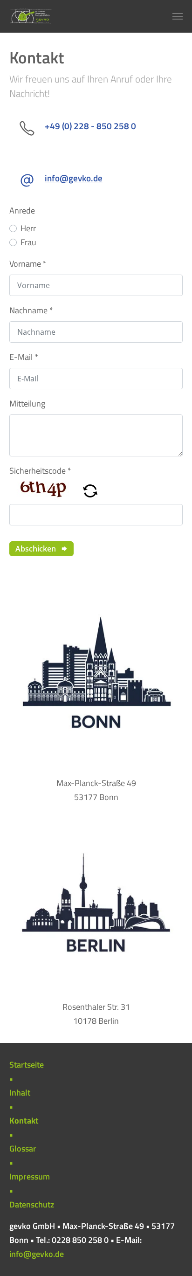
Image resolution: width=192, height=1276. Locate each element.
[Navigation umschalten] (177, 16)
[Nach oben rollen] (170, 1254)
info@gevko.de (36, 1254)
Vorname (28, 263)
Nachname (31, 310)
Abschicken (36, 549)
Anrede (22, 210)
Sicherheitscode (40, 470)
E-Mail (23, 357)
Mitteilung (27, 403)
